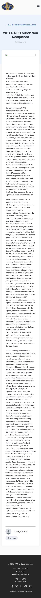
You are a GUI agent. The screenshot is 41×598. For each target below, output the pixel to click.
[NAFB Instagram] (29, 586)
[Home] (7, 6)
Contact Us (19, 582)
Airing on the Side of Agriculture (22, 25)
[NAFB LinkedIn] (20, 586)
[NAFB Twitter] (15, 586)
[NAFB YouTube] (24, 586)
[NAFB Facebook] (11, 586)
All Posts (13, 538)
